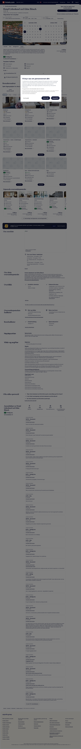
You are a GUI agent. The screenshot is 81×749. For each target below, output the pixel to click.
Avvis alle (45, 98)
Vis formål (26, 98)
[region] (41, 88)
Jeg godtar (55, 98)
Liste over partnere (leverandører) (28, 93)
